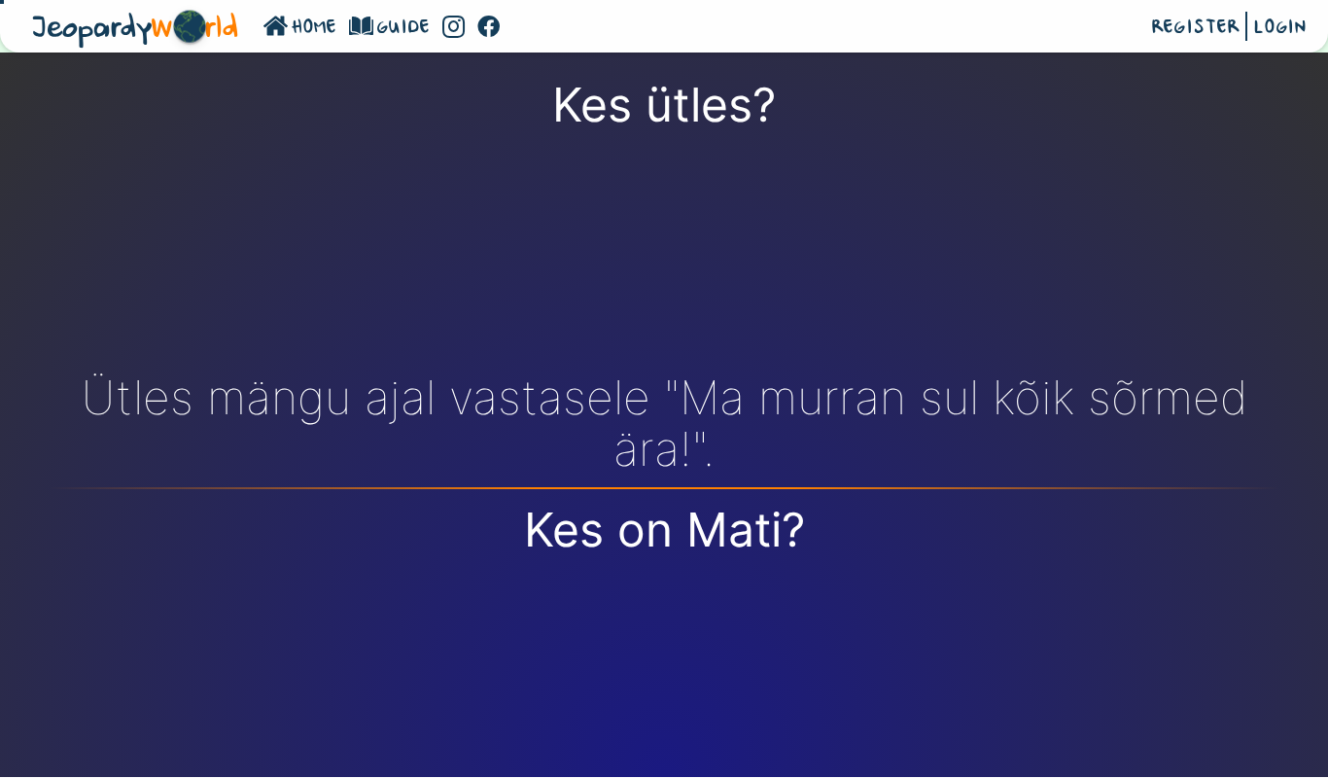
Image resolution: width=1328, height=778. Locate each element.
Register (1196, 28)
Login (1280, 28)
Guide (404, 28)
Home (314, 28)
